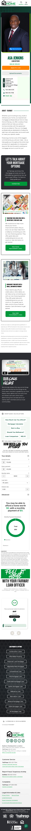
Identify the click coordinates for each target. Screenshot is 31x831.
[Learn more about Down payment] (28, 466)
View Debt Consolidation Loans (15, 314)
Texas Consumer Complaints (10, 800)
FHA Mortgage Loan (15, 676)
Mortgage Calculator (15, 424)
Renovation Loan (15, 696)
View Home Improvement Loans (15, 247)
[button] (26, 3)
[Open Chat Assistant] (26, 826)
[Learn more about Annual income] (28, 459)
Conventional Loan (15, 671)
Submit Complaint (7, 786)
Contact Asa (16, 184)
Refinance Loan (16, 691)
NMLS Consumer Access (9, 752)
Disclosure (5, 545)
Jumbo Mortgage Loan (15, 686)
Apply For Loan (16, 68)
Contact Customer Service (9, 764)
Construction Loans (15, 651)
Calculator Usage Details (12, 441)
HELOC (23, 436)
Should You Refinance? (15, 432)
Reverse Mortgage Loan (15, 701)
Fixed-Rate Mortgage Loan (15, 681)
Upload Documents (15, 73)
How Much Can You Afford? (15, 420)
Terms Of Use (15, 795)
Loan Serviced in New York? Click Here (13, 766)
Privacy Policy (6, 795)
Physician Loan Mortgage (15, 661)
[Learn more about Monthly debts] (28, 473)
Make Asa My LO (16, 48)
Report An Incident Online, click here (12, 776)
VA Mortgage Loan (15, 711)
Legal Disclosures (7, 797)
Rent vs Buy (15, 428)
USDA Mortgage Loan (15, 706)
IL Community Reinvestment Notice (12, 802)
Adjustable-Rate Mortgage (15, 666)
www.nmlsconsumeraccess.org (10, 811)
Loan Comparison (11, 436)
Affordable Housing (15, 656)
